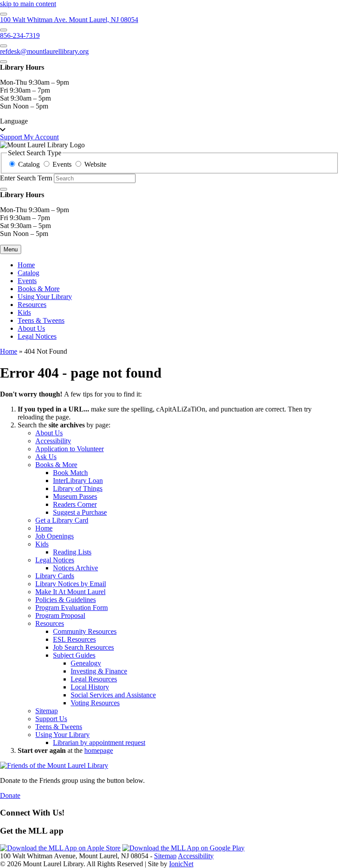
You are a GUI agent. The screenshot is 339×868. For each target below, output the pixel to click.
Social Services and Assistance (113, 695)
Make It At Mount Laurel (70, 591)
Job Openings (54, 536)
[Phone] (3, 30)
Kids (24, 312)
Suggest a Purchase (80, 512)
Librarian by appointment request (99, 742)
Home (8, 351)
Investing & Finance (99, 671)
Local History (90, 687)
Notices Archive (75, 568)
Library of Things (77, 488)
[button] (169, 125)
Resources (32, 304)
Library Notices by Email (70, 583)
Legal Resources (94, 679)
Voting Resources (95, 703)
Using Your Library (45, 296)
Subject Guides (74, 655)
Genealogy (86, 663)
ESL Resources (74, 639)
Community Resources (85, 631)
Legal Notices (37, 336)
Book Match (70, 472)
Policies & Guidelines (65, 599)
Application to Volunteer (69, 449)
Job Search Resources (83, 647)
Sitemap (46, 711)
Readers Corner (75, 504)
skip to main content (28, 3)
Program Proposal (60, 615)
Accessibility (53, 441)
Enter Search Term (26, 178)
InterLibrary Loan (78, 480)
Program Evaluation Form (71, 607)
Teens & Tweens (41, 320)
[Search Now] (3, 189)
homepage (98, 750)
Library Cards (54, 576)
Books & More (39, 288)
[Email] (3, 46)
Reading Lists (72, 552)
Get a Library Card (61, 520)
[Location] (3, 14)
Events (27, 280)
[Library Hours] (3, 61)
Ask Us (45, 456)
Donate (10, 795)
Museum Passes (75, 496)
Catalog (28, 273)
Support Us (51, 718)
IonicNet (181, 864)
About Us (31, 328)
